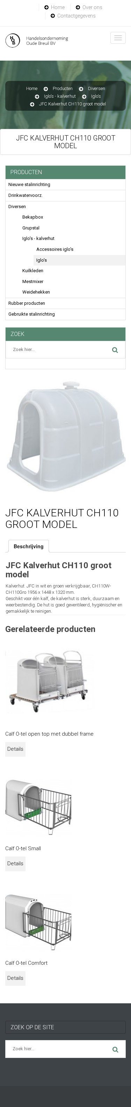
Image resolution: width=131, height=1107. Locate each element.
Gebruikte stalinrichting (31, 314)
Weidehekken (36, 292)
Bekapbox (32, 217)
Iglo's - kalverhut (60, 96)
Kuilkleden (32, 270)
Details (15, 749)
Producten (63, 88)
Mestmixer (32, 281)
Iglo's (96, 96)
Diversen (96, 88)
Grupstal (30, 228)
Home (58, 7)
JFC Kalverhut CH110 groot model (72, 103)
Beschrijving (29, 546)
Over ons (92, 7)
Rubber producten (26, 303)
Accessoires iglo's (54, 249)
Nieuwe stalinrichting (29, 184)
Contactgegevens (76, 16)
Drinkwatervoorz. (25, 195)
